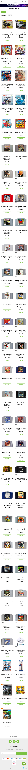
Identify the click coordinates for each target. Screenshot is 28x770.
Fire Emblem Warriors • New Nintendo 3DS (7, 109)
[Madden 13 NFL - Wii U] (7, 665)
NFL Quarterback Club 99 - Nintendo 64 (7, 554)
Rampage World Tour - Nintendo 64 (21, 578)
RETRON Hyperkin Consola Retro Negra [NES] (7, 34)
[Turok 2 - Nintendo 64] (7, 569)
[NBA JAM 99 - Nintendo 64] (7, 173)
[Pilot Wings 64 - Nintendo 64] (7, 419)
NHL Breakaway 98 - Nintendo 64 (20, 554)
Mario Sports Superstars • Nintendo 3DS (21, 60)
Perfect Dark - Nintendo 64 (7, 626)
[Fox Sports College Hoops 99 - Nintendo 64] (20, 295)
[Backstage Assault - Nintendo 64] (20, 369)
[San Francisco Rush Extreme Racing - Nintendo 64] (7, 221)
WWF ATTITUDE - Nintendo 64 (21, 429)
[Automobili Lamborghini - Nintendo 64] (7, 148)
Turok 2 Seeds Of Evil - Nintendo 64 (7, 479)
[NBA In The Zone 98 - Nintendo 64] (20, 173)
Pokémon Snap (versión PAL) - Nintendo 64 (21, 529)
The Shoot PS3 (7, 722)
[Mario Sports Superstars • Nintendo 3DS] (20, 49)
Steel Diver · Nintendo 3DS (21, 109)
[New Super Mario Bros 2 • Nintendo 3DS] (20, 689)
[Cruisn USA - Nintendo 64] (20, 221)
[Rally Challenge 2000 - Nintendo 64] (20, 495)
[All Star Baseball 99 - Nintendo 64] (20, 197)
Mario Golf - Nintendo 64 (21, 602)
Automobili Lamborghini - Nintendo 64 (7, 158)
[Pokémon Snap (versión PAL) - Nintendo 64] (20, 519)
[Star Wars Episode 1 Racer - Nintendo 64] (20, 321)
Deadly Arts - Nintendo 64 (21, 157)
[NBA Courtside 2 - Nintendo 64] (7, 443)
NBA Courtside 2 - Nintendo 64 (7, 453)
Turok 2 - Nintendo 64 (7, 577)
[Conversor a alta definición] (20, 641)
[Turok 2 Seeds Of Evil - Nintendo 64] (7, 469)
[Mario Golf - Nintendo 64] (20, 593)
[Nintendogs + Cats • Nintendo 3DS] (20, 75)
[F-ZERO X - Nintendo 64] (7, 271)
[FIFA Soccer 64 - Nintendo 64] (7, 295)
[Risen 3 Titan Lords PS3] (7, 689)
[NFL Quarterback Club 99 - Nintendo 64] (7, 545)
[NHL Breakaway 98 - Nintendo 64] (20, 545)
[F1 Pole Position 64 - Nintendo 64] (20, 247)
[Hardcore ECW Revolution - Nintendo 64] (20, 469)
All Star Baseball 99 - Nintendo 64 (20, 207)
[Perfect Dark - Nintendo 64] (7, 617)
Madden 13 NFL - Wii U (7, 674)
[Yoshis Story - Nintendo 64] (7, 641)
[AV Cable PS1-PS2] (20, 665)
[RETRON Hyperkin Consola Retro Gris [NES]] (20, 24)
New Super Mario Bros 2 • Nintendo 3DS (21, 699)
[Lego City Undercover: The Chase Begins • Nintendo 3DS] (7, 49)
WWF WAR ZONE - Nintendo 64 (21, 355)
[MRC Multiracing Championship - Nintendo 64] (7, 519)
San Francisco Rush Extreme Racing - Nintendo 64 (7, 232)
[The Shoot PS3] (7, 714)
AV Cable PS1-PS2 (21, 674)
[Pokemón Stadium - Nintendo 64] (20, 617)
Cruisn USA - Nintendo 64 (21, 231)
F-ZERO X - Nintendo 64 (7, 281)
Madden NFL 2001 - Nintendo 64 (7, 504)
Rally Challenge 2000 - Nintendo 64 (21, 504)
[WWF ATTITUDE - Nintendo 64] (20, 419)
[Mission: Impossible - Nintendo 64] (7, 321)
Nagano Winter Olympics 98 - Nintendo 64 (7, 404)
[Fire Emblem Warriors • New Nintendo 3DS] (7, 99)
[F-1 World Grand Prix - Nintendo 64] (7, 247)
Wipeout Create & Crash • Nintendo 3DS (7, 133)
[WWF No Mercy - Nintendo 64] (20, 394)
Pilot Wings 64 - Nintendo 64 (7, 429)
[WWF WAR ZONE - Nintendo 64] (20, 345)
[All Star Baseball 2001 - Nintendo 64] (7, 197)
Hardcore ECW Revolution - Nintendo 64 (21, 480)
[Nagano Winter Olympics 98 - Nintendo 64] (7, 394)
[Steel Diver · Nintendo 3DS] (20, 99)
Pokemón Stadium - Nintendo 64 (20, 626)
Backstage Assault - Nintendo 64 (20, 379)
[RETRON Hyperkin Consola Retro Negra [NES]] (7, 24)
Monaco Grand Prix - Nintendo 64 (7, 379)
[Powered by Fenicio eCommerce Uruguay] (25, 768)
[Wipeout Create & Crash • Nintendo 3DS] (7, 123)
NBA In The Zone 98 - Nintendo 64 (21, 183)
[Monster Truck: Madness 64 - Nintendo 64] (20, 443)
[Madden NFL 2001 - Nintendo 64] (7, 495)
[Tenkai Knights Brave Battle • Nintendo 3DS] (7, 75)
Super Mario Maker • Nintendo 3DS (20, 133)
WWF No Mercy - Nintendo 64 (20, 403)
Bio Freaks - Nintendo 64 (7, 602)
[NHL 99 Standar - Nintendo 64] (7, 345)
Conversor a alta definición (20, 651)
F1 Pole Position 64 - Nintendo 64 (20, 257)
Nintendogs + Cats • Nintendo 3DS (20, 85)
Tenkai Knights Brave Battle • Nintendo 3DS (7, 85)
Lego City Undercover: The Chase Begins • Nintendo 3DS (7, 60)
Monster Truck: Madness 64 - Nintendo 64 (20, 454)
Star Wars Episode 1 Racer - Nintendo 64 (20, 331)
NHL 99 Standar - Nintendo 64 (7, 355)
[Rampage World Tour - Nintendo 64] (20, 569)
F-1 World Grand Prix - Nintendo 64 (7, 257)
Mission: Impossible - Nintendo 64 (7, 331)
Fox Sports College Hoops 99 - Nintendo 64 (21, 306)
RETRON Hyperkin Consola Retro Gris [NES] (21, 34)
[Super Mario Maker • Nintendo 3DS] (20, 123)
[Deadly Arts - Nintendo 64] (20, 148)
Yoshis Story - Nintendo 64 (7, 651)
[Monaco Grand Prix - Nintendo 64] (7, 369)
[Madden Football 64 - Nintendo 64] (20, 271)
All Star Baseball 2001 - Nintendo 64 (7, 207)
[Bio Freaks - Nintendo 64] (7, 593)
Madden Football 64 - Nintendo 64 (21, 281)
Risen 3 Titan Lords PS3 (7, 699)
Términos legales (17, 768)
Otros (10, 15)
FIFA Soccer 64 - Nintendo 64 (7, 305)
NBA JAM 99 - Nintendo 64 (7, 183)
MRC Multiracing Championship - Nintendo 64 (7, 529)
